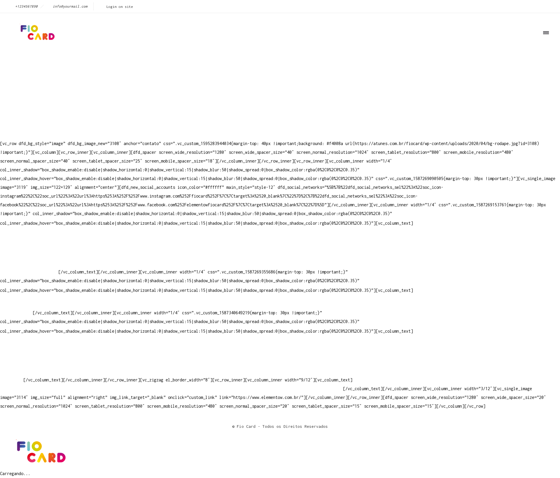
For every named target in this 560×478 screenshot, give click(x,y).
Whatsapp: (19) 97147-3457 (29, 254)
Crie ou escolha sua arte (28, 344)
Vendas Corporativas (22, 362)
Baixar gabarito (17, 353)
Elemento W (11, 371)
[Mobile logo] (39, 464)
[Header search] (544, 59)
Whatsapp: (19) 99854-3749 (29, 271)
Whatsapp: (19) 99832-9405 (29, 263)
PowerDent (10, 379)
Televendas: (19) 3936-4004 (30, 245)
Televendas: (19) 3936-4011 (30, 236)
